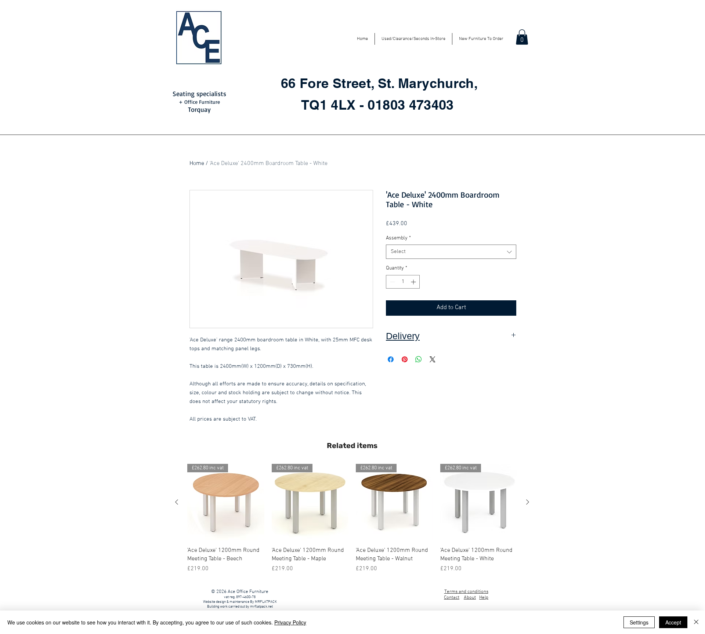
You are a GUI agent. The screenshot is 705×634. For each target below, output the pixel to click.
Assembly (398, 238)
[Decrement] (391, 281)
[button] (522, 37)
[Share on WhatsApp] (418, 359)
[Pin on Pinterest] (404, 359)
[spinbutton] (402, 281)
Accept (673, 622)
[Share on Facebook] (390, 359)
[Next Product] (527, 502)
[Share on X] (432, 359)
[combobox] (451, 252)
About (470, 598)
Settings (639, 622)
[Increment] (414, 281)
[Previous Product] (176, 502)
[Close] (696, 622)
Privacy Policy (290, 622)
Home (196, 163)
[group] (352, 518)
